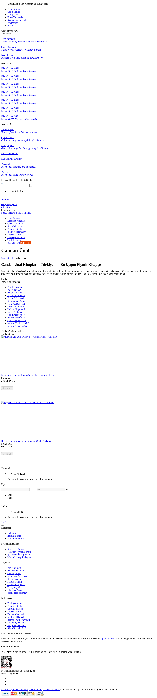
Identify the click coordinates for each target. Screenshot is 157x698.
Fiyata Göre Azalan (16, 298)
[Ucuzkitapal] (2, 182)
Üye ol (13, 204)
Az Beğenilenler (15, 312)
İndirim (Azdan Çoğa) (18, 323)
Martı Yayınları (14, 581)
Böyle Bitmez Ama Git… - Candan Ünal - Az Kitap (26, 441)
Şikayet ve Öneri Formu (19, 551)
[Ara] (31, 186)
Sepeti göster (7, 212)
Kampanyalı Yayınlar (17, 20)
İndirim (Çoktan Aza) (17, 326)
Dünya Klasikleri (15, 614)
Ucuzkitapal (7, 258)
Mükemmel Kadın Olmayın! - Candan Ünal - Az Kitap (27, 375)
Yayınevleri (12, 23)
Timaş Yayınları (14, 587)
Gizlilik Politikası (51, 689)
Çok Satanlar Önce (16, 320)
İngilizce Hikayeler (16, 617)
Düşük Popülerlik (15, 306)
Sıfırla (4, 522)
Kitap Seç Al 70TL (16, 625)
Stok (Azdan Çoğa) (16, 301)
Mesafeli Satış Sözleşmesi (19, 557)
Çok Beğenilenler (15, 315)
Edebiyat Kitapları (16, 603)
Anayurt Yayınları (16, 570)
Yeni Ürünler (13, 9)
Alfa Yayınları (14, 567)
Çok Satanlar (13, 11)
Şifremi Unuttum (15, 538)
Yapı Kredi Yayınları (17, 592)
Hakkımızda (13, 533)
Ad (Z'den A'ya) (15, 292)
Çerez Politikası (34, 689)
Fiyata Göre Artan (16, 295)
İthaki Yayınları (14, 579)
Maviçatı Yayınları (16, 584)
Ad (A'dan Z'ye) (15, 290)
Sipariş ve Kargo (15, 549)
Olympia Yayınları (16, 590)
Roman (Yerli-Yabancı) (18, 620)
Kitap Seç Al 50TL (16, 622)
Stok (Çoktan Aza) (16, 303)
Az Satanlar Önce (16, 317)
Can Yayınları (14, 573)
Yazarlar (11, 25)
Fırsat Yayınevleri (15, 17)
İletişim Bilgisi (14, 535)
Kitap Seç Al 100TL (17, 628)
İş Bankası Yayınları (17, 576)
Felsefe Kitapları (15, 606)
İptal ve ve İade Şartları (18, 554)
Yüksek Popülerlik (16, 309)
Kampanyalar (13, 14)
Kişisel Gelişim (14, 611)
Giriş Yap (5, 204)
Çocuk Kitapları (15, 608)
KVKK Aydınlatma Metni (14, 689)
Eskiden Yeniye (14, 287)
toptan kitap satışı (108, 638)
